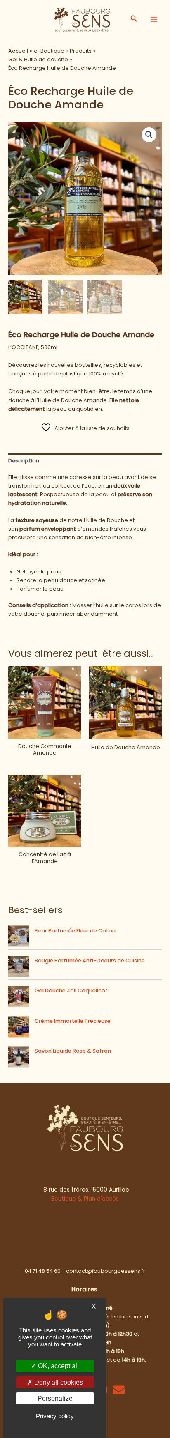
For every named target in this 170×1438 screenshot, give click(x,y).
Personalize (55, 1398)
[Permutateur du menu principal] (154, 19)
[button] (134, 19)
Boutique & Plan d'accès (85, 1199)
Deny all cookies (58, 1382)
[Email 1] (119, 1390)
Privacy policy (55, 1416)
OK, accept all (57, 1365)
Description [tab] (23, 460)
